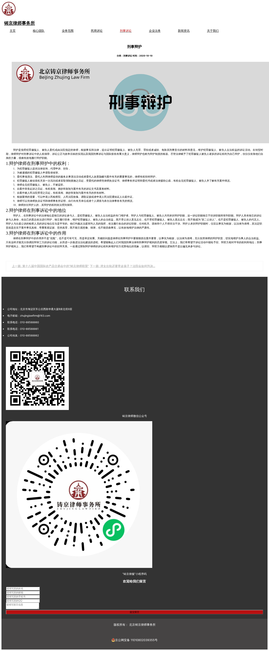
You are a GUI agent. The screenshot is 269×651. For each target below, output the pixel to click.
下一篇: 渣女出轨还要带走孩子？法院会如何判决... (122, 266)
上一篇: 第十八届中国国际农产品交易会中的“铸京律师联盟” (50, 266)
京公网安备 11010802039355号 (136, 640)
